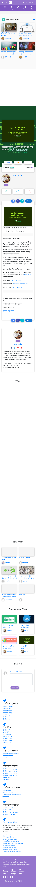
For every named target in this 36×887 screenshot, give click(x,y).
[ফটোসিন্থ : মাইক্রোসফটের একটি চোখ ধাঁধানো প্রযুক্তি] (27, 46)
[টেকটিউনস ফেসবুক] (4, 877)
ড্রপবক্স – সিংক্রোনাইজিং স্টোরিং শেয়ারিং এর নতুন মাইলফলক (25, 35)
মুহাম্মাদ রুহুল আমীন (8, 311)
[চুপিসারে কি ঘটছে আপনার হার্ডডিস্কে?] (9, 27)
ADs (31, 9)
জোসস (29, 201)
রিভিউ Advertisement (9, 845)
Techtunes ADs (10, 822)
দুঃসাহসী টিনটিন (7, 38)
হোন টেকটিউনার (7, 732)
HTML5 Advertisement (10, 839)
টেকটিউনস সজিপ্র (7, 740)
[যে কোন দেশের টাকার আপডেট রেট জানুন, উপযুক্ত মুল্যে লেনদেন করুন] (9, 640)
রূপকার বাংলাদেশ (8, 599)
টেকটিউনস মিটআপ (8, 756)
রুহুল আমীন (17, 175)
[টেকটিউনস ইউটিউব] (15, 877)
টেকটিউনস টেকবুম (7, 713)
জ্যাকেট (5, 9)
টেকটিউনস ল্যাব (7, 715)
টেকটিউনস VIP (7, 810)
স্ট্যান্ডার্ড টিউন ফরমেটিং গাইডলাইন (12, 795)
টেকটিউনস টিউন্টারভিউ (9, 808)
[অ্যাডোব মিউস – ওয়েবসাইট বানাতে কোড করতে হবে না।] (26, 640)
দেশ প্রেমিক (7, 581)
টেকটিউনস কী (6, 730)
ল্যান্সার (18, 9)
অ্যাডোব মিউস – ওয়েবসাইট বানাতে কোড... (25, 648)
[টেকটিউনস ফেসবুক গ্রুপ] (8, 877)
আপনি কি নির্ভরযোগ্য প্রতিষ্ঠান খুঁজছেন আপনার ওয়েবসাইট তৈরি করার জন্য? (9, 597)
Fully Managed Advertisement (12, 852)
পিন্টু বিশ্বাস (7, 562)
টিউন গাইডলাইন (7, 790)
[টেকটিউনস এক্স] (11, 877)
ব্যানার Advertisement (9, 835)
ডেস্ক (11, 9)
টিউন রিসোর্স (6, 797)
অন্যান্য (11, 167)
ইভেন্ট (25, 9)
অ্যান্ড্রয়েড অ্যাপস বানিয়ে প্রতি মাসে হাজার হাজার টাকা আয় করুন (26, 578)
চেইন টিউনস (6, 779)
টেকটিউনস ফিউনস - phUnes (10, 775)
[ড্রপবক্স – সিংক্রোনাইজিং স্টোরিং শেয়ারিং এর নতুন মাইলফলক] (27, 27)
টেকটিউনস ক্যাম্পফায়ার (9, 814)
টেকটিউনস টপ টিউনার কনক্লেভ (11, 754)
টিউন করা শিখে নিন (7, 736)
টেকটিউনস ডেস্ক (7, 709)
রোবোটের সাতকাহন (24, 557)
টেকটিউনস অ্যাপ (22, 873)
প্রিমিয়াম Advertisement (9, 847)
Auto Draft (22, 594)
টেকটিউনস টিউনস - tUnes (10, 769)
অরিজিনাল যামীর (8, 57)
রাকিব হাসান (25, 562)
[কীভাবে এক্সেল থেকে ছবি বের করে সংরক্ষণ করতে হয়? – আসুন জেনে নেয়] (9, 619)
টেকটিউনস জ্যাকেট (8, 707)
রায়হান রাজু (24, 581)
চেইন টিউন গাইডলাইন (8, 793)
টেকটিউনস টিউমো (7, 758)
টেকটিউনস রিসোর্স (7, 738)
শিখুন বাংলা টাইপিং (7, 734)
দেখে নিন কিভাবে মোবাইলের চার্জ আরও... (25, 627)
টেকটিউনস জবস (7, 719)
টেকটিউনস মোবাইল (14, 873)
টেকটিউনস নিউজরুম (8, 717)
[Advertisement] (18, 87)
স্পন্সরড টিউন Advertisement (11, 841)
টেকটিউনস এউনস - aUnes (10, 773)
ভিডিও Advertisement (9, 837)
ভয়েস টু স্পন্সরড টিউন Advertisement (13, 843)
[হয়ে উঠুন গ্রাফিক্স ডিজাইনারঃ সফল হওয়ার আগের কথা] (9, 46)
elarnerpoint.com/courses (20, 284)
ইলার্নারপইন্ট (27, 275)
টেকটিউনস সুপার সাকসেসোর (10, 812)
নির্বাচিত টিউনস (6, 777)
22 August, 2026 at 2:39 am (17, 672)
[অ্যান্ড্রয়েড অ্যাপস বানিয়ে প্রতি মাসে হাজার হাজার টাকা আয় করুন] (26, 570)
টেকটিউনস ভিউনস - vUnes (10, 771)
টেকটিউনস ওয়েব (5, 873)
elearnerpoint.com (15, 280)
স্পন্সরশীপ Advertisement (10, 849)
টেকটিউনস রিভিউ (7, 711)
